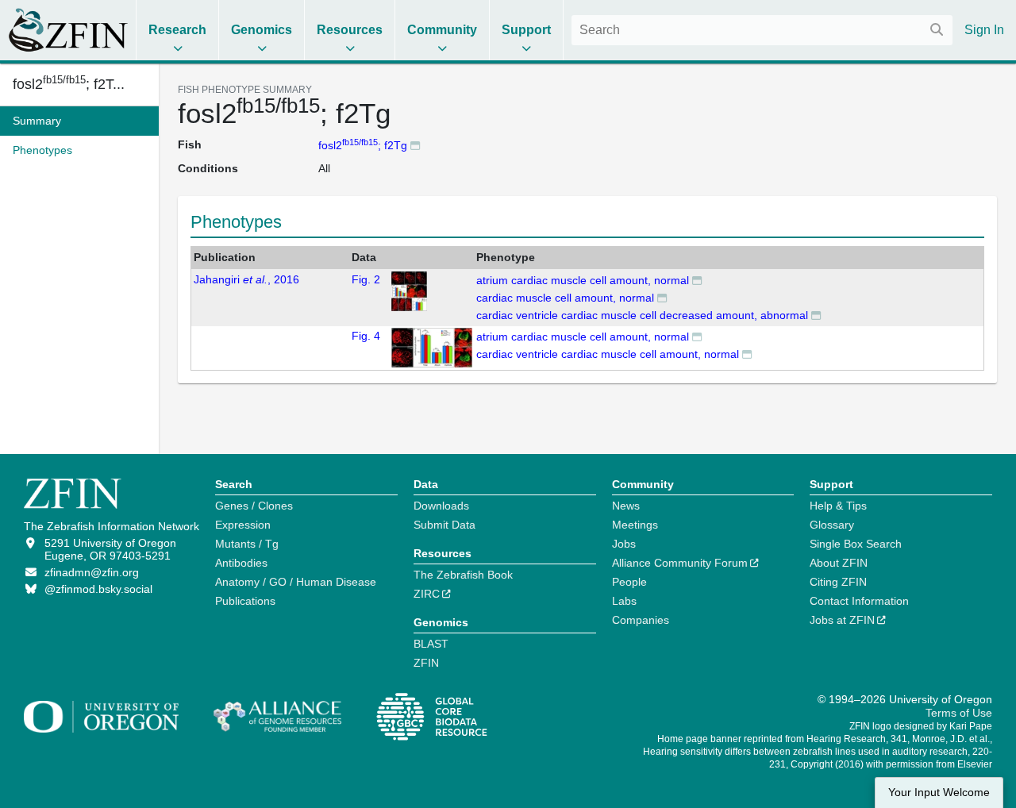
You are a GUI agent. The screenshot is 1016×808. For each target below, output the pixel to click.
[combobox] (762, 30)
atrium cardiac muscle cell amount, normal (582, 280)
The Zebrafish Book (463, 574)
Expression (243, 524)
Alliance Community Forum (680, 562)
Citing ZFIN (838, 581)
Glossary (832, 524)
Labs (624, 600)
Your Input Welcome (939, 792)
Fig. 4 (366, 335)
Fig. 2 (366, 279)
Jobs (624, 543)
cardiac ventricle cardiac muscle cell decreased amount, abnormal (642, 315)
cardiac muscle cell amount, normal (565, 297)
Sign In (984, 30)
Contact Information (859, 600)
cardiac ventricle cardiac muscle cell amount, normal (607, 354)
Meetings (635, 524)
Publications (245, 600)
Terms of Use (959, 712)
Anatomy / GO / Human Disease (295, 581)
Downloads (441, 505)
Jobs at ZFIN (842, 620)
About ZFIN (839, 562)
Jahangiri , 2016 (246, 279)
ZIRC (427, 593)
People (629, 581)
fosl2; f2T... (69, 84)
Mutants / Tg (247, 543)
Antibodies (241, 562)
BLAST (431, 643)
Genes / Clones (254, 505)
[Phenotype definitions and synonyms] (697, 280)
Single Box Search (856, 543)
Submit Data (444, 524)
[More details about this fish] (415, 145)
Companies (640, 620)
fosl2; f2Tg (362, 145)
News (626, 505)
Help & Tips (838, 505)
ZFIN (426, 662)
